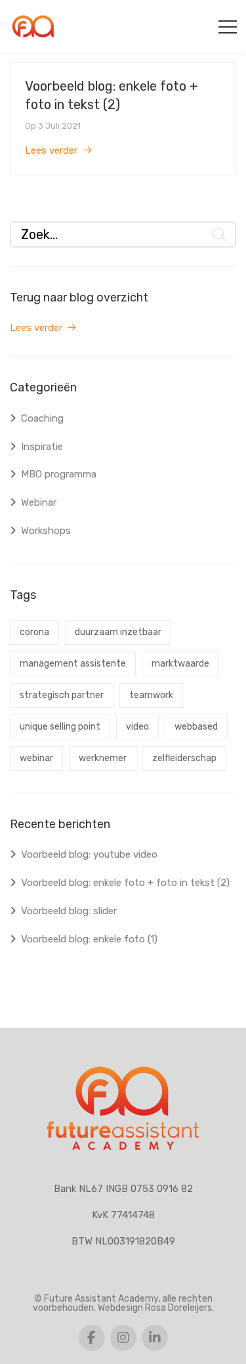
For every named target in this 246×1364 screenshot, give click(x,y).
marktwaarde (180, 663)
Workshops (46, 531)
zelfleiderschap (184, 758)
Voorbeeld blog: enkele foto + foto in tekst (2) (125, 883)
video (137, 726)
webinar (36, 758)
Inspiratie (42, 446)
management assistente (73, 663)
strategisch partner (62, 695)
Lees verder (51, 150)
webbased (196, 726)
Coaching (42, 418)
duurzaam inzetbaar (118, 632)
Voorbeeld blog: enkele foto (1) (89, 939)
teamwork (151, 695)
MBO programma (58, 474)
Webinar (38, 502)
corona (34, 632)
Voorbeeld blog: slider (69, 911)
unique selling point (60, 726)
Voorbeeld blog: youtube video (89, 854)
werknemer (103, 758)
